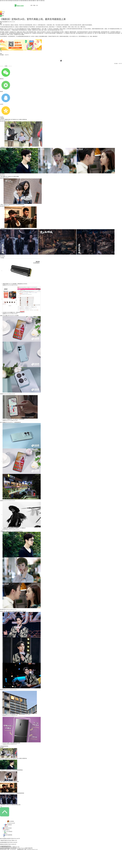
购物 (41, 0)
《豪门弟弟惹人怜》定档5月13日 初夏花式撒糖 (9, 176)
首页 (1, 0)
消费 (37, 0)
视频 (29, 0)
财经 (31, 0)
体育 (9, 0)
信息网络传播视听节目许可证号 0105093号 (8, 842)
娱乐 (7, 0)
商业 (27, 0)
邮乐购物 (6, 846)
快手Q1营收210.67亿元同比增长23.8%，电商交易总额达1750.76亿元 (16, 714)
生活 (19, 0)
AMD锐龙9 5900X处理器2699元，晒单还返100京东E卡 (13, 312)
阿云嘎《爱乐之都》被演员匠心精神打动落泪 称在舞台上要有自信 (13, 611)
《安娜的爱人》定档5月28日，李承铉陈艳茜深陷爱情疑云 (11, 531)
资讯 (3, 0)
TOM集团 (2, 846)
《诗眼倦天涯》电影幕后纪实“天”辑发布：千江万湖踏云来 (14, 527)
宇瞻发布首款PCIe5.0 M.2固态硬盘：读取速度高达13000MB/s (15, 283)
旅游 (17, 0)
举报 (1, 53)
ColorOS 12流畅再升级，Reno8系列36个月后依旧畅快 (13, 419)
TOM (4, 744)
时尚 (13, 0)
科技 (43, 0)
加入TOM (17, 846)
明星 (11, 0)
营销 (23, 0)
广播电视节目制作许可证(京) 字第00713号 (8, 840)
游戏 (15, 0)
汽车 (39, 0)
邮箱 (25, 0)
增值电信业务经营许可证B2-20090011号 (8, 844)
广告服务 (13, 846)
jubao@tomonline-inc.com (32, 849)
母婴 (21, 0)
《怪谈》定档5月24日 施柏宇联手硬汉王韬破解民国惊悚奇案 (12, 204)
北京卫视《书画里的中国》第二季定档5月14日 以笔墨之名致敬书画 (13, 119)
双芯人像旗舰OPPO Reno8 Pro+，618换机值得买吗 (10, 422)
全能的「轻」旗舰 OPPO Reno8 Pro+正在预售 (9, 315)
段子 (35, 0)
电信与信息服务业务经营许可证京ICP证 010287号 (10, 838)
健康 (33, 0)
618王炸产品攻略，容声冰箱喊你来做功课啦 (11, 743)
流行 (5, 0)
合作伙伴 (9, 846)
